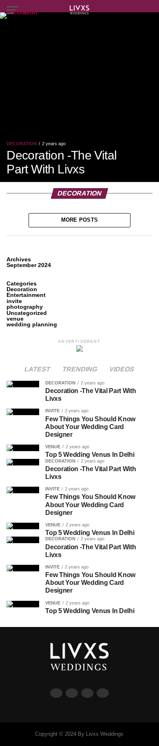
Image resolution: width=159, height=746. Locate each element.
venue (15, 318)
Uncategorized (27, 313)
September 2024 (29, 265)
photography (25, 306)
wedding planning (32, 324)
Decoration (22, 289)
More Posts (79, 220)
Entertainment (26, 295)
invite (14, 301)
